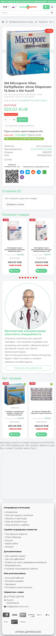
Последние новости (16, 534)
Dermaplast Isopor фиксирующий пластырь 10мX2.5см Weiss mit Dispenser (15, 250)
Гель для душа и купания (19, 515)
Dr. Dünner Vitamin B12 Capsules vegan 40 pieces (14, 412)
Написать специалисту (27, 368)
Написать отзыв (38, 100)
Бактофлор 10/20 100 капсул (41, 412)
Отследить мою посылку (18, 587)
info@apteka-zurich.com (17, 606)
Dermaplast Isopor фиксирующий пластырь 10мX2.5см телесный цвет (41, 249)
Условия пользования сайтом (21, 568)
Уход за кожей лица (16, 521)
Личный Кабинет (14, 578)
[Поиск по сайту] (51, 12)
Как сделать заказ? (15, 556)
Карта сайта (11, 543)
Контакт (9, 547)
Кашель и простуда (15, 518)
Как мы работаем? (15, 559)
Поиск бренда (13, 537)
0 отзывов (22, 100)
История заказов (14, 581)
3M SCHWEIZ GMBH (41, 149)
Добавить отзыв (15, 204)
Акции (9, 540)
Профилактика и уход (21, 22)
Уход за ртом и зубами (17, 525)
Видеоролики (13, 565)
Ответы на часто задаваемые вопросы (26, 562)
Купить (22, 119)
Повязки (43, 22)
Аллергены (11, 512)
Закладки (10, 584)
